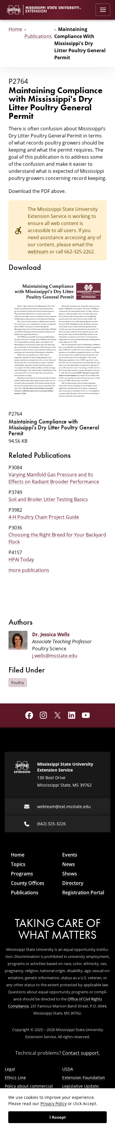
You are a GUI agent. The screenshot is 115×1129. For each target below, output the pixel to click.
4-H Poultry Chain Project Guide (44, 517)
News (68, 864)
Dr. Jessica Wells (51, 634)
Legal (10, 1069)
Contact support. (81, 1053)
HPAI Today (21, 559)
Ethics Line (15, 1077)
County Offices (27, 883)
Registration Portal (83, 892)
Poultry (17, 682)
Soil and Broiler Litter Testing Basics (48, 499)
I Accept (58, 1117)
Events (69, 854)
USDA (67, 1069)
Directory (72, 883)
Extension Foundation (83, 1077)
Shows (69, 873)
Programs (22, 873)
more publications (29, 570)
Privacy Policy (53, 1103)
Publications (38, 36)
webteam (38, 251)
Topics (18, 864)
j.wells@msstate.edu (54, 655)
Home (15, 29)
